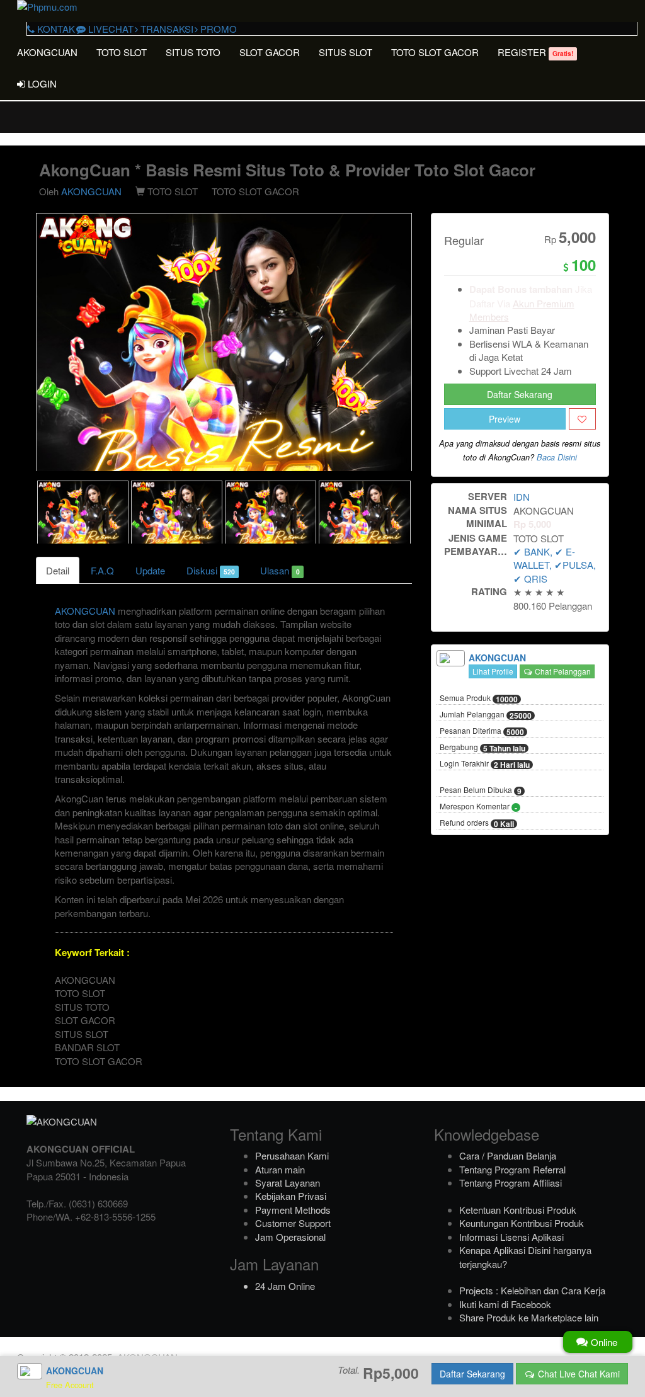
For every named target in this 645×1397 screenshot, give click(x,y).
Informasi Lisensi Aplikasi (511, 1236)
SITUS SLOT (345, 52)
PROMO (217, 28)
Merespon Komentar (478, 807)
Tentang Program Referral (512, 1169)
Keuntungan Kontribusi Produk (521, 1222)
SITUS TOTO (193, 52)
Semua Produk (479, 698)
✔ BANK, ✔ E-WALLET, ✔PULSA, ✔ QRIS (554, 565)
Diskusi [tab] (210, 570)
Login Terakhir (485, 764)
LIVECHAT (110, 28)
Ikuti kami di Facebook (505, 1304)
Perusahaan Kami (292, 1155)
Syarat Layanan (287, 1182)
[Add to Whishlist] (582, 419)
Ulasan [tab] (279, 570)
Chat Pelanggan (562, 671)
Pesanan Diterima (482, 731)
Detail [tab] (57, 570)
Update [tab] (150, 570)
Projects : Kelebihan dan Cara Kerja (532, 1290)
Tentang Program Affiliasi (510, 1182)
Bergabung (482, 747)
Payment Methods (293, 1209)
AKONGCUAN (47, 52)
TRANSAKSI (165, 28)
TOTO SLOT (121, 52)
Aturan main (280, 1169)
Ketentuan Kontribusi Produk (517, 1209)
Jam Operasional (290, 1236)
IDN (521, 496)
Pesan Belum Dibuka (481, 790)
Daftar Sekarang (519, 394)
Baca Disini (557, 457)
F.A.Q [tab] (102, 570)
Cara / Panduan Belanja (507, 1155)
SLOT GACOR (269, 52)
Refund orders (477, 823)
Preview (504, 419)
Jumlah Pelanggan (486, 715)
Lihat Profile (492, 671)
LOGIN (41, 83)
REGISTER (535, 52)
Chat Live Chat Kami (577, 1373)
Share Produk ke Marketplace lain (528, 1317)
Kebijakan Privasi (290, 1195)
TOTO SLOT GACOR (435, 52)
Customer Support (293, 1222)
